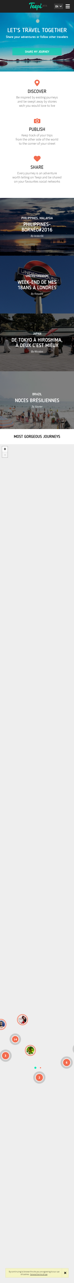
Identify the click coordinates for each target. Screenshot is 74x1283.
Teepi (37, 6)
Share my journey (37, 51)
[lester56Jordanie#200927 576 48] (30, 1050)
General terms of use (38, 1274)
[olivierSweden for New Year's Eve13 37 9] (22, 1019)
